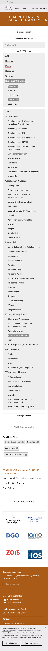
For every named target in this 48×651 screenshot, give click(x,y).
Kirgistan (11, 90)
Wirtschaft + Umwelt (15, 372)
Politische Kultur (15, 274)
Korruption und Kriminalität (20, 220)
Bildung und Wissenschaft (19, 319)
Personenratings (15, 269)
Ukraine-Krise (12, 350)
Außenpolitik (11, 117)
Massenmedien (14, 256)
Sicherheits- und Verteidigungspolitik (23, 172)
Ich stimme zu (11, 643)
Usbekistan (12, 104)
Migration (12, 224)
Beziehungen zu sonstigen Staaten (22, 138)
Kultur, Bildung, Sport (15, 314)
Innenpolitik (11, 242)
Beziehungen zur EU (16, 133)
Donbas (11, 354)
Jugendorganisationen (17, 252)
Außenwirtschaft (15, 377)
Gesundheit (13, 206)
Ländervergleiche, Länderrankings (21, 345)
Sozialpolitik (13, 233)
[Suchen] (4, 2)
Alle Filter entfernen (24, 38)
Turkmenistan (13, 99)
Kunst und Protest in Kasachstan (22, 478)
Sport (10, 340)
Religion (11, 229)
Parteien (11, 265)
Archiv (25, 8)
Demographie (13, 186)
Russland (9, 71)
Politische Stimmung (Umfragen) (21, 278)
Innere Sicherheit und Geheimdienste (24, 247)
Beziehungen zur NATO (18, 142)
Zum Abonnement (12, 584)
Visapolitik (12, 176)
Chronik (35, 8)
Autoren (43, 8)
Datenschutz (6, 630)
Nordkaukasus (14, 158)
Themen (17, 8)
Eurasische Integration (17, 154)
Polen (8, 66)
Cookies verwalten (31, 643)
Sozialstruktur (14, 238)
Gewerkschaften (15, 386)
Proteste (11, 287)
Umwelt (11, 395)
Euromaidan (13, 359)
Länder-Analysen (8, 8)
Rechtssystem (13, 292)
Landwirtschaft (14, 390)
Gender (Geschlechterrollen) (20, 202)
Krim (10, 363)
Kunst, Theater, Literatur (18, 335)
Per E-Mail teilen (13, 602)
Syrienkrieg (12, 167)
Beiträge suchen (24, 32)
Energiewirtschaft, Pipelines (20, 382)
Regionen (12, 296)
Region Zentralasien (15, 81)
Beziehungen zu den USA (18, 129)
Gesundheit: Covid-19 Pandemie (22, 211)
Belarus (9, 61)
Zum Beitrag (9, 488)
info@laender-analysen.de (13, 623)
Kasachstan (13, 86)
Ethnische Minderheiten (18, 190)
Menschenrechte (15, 261)
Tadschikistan (13, 95)
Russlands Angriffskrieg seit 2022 (22, 368)
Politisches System (16, 283)
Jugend (11, 215)
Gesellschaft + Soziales (16, 181)
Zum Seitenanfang (25, 501)
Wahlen (11, 305)
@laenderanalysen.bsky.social (15, 613)
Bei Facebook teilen (14, 600)
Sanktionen (12, 163)
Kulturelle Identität (16, 331)
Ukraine (9, 76)
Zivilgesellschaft (14, 310)
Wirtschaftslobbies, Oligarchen (21, 407)
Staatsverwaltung (15, 301)
